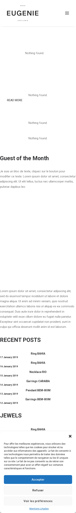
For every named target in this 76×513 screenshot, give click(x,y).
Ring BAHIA (38, 353)
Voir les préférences (38, 501)
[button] (70, 436)
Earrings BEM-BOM (38, 399)
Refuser (38, 490)
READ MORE (14, 100)
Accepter (38, 479)
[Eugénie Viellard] (22, 13)
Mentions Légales (39, 508)
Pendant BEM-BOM (38, 390)
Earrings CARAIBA (38, 381)
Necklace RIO (38, 372)
